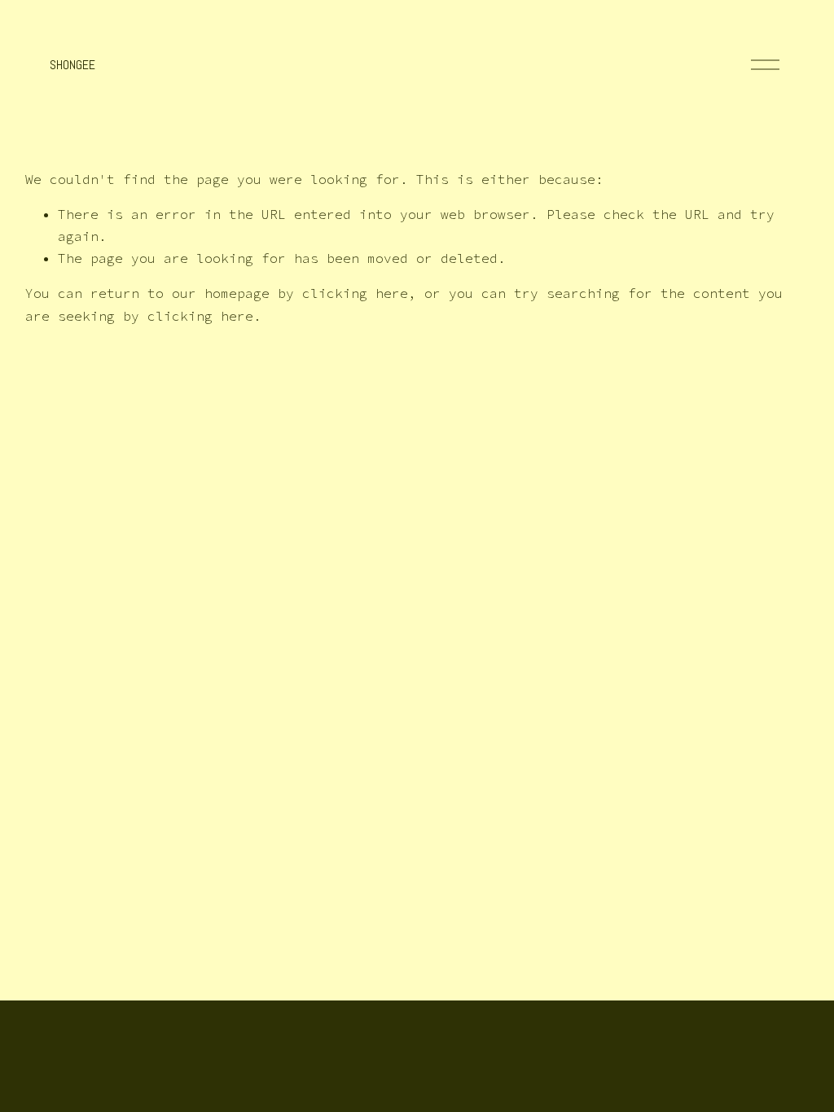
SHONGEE (72, 64)
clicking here (355, 293)
